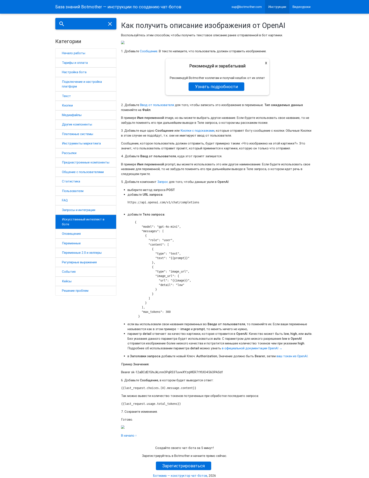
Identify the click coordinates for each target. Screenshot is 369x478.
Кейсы (67, 281)
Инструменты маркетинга (81, 143)
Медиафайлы (72, 115)
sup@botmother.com (246, 7)
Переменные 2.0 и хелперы (82, 253)
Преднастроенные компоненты (85, 162)
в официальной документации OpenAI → (252, 348)
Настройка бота (74, 72)
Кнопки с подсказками (197, 130)
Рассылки (69, 153)
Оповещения (71, 234)
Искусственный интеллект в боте (83, 221)
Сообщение (148, 51)
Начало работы (73, 53)
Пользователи (72, 191)
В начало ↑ (129, 435)
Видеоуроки (301, 7)
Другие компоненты (77, 124)
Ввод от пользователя (157, 105)
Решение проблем (75, 291)
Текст (66, 96)
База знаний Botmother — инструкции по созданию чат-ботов (118, 6)
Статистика (71, 181)
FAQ (65, 200)
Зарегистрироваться (183, 465)
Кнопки (67, 105)
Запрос (162, 182)
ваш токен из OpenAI (292, 356)
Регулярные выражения (79, 262)
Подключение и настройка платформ (82, 84)
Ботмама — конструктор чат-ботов (180, 476)
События (69, 272)
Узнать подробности (216, 86)
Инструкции (277, 7)
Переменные (71, 243)
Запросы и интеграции (78, 210)
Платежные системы (77, 134)
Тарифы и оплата (75, 63)
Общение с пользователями (83, 172)
